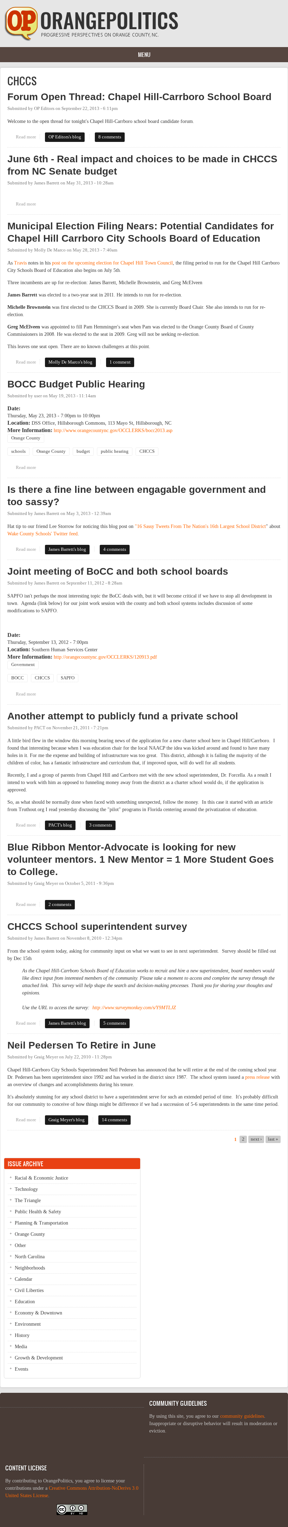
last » (273, 1139)
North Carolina (30, 1256)
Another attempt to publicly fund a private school (122, 716)
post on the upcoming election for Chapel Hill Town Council (112, 263)
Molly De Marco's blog (70, 362)
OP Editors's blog (64, 137)
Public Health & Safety (38, 1211)
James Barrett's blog (67, 549)
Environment (28, 1324)
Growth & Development (39, 1357)
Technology (26, 1189)
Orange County (25, 438)
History (22, 1335)
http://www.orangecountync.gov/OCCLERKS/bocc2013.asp (113, 430)
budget (83, 451)
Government (23, 664)
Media (21, 1346)
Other (20, 1245)
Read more (28, 137)
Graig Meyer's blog (66, 1119)
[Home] (91, 39)
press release (257, 1077)
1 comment (120, 362)
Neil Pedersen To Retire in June (81, 1045)
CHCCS (147, 451)
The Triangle (28, 1200)
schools (18, 451)
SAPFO (67, 678)
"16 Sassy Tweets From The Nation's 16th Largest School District (200, 526)
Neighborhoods (30, 1268)
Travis (20, 263)
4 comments (114, 549)
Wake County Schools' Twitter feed (42, 533)
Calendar (23, 1279)
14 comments (114, 1119)
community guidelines (242, 1416)
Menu (144, 54)
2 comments (59, 904)
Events (21, 1369)
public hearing (115, 451)
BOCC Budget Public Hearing (76, 384)
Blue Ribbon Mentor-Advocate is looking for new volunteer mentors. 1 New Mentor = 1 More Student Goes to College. (140, 859)
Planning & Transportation (41, 1223)
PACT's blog (60, 825)
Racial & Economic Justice (41, 1178)
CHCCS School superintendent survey (97, 926)
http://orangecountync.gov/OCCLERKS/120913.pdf (105, 657)
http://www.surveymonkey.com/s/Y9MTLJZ (134, 1007)
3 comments (100, 825)
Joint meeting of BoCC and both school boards (117, 571)
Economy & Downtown (38, 1313)
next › (256, 1139)
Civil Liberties (29, 1290)
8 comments (109, 137)
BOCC (17, 678)
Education (25, 1301)
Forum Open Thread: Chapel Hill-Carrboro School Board (139, 96)
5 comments (114, 1023)
